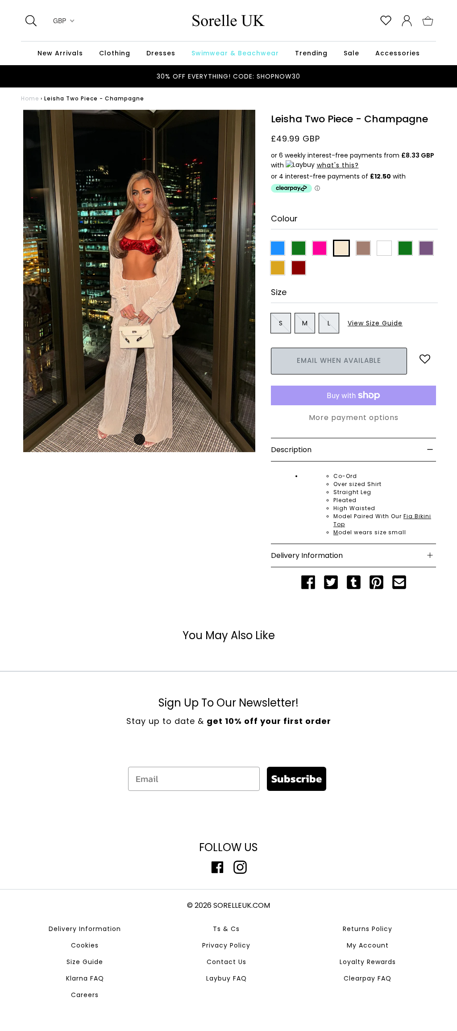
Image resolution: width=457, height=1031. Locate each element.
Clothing (114, 53)
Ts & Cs (226, 928)
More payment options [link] (354, 417)
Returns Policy (367, 928)
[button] (427, 20)
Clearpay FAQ (367, 978)
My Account (368, 945)
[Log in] (406, 20)
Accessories (397, 53)
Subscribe (296, 778)
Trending (311, 53)
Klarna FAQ (85, 978)
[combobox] (62, 20)
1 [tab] (139, 439)
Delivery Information (85, 928)
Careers (85, 994)
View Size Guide (375, 323)
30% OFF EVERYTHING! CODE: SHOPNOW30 (228, 76)
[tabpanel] (139, 281)
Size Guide (84, 961)
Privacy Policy (226, 945)
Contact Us (226, 961)
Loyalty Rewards (368, 961)
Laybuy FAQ (226, 978)
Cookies (85, 945)
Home (30, 98)
